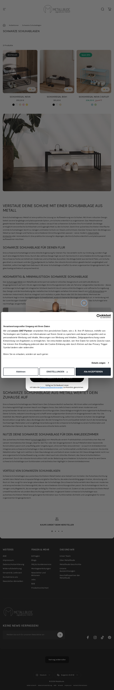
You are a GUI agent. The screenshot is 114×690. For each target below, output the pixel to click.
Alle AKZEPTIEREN (93, 371)
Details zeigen (98, 363)
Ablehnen (20, 371)
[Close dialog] (84, 303)
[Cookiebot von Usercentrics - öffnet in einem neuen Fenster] (98, 316)
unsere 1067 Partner (21, 331)
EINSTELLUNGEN (55, 371)
